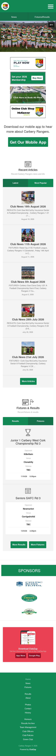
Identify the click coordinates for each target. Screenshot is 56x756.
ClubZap (32, 749)
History (28, 713)
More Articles (28, 381)
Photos (28, 704)
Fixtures (40, 421)
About (28, 698)
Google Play (34, 656)
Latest (15, 183)
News (14, 17)
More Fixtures (37, 545)
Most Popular (41, 183)
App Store (20, 656)
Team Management (28, 727)
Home (28, 679)
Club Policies (27, 735)
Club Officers (28, 731)
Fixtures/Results (42, 17)
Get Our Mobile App (28, 142)
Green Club (28, 739)
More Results (18, 545)
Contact (28, 708)
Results (15, 421)
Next (52, 36)
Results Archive (28, 723)
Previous (4, 36)
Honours (28, 719)
